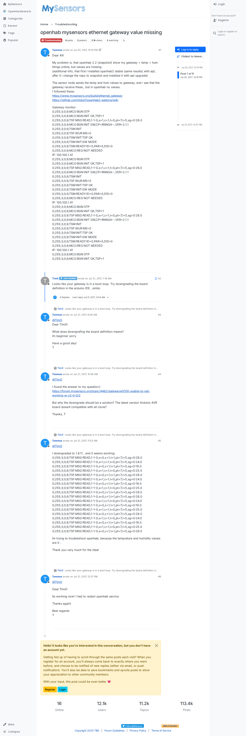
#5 (159, 440)
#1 (160, 49)
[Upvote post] (144, 268)
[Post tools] (158, 268)
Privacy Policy (138, 730)
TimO (55, 278)
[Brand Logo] (63, 8)
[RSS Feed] (124, 40)
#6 (159, 576)
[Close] (156, 645)
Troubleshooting (52, 40)
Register (50, 689)
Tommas (57, 49)
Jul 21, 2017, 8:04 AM (85, 314)
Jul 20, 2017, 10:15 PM (86, 49)
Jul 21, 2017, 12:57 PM (86, 576)
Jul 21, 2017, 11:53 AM (85, 440)
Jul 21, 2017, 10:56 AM (86, 374)
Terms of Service (161, 730)
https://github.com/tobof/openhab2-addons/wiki (85, 100)
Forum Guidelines (114, 730)
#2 (159, 278)
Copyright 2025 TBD (87, 730)
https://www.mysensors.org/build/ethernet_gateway (87, 95)
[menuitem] (228, 4)
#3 (159, 314)
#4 (159, 374)
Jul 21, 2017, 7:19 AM (100, 278)
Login (62, 689)
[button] (17, 724)
